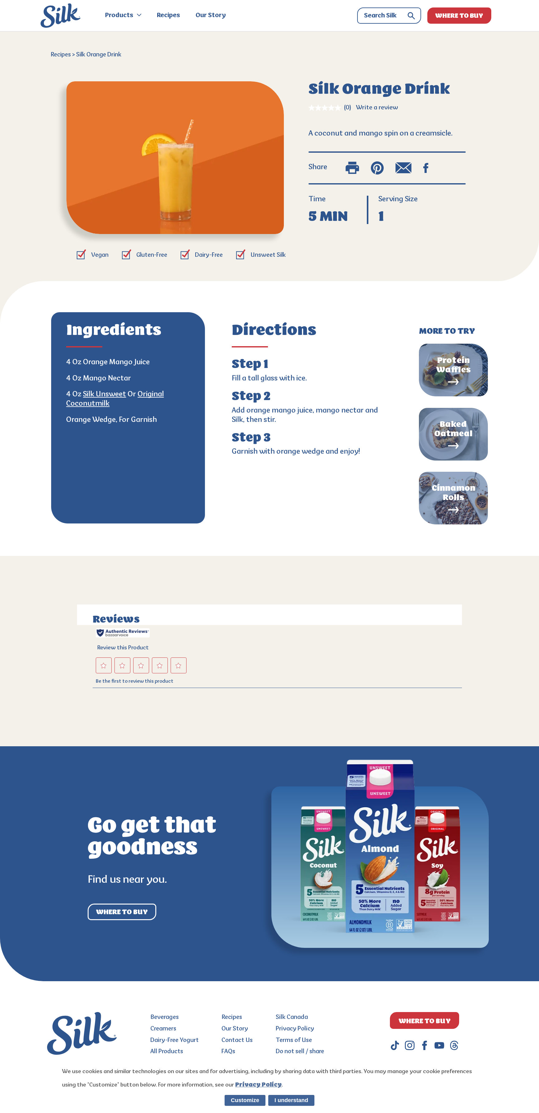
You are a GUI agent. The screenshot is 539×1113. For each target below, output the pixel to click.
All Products (166, 1052)
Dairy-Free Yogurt (174, 1041)
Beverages (164, 1017)
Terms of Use (294, 1041)
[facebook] (424, 1045)
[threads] (454, 1045)
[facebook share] (425, 167)
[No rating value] (326, 108)
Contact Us (237, 1041)
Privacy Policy (295, 1029)
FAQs (228, 1052)
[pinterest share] (377, 167)
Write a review (377, 108)
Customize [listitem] (245, 1100)
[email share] (403, 167)
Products (119, 15)
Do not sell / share (300, 1052)
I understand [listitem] (291, 1100)
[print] (352, 167)
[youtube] (439, 1045)
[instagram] (409, 1045)
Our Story (211, 15)
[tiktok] (395, 1045)
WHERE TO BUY (459, 15)
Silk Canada (292, 1017)
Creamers (163, 1029)
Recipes (168, 15)
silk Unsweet (104, 394)
